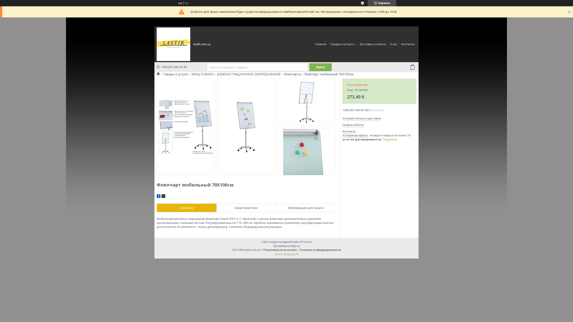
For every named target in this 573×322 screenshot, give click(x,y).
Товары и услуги (341, 44)
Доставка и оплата (373, 44)
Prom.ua (306, 242)
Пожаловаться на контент (280, 250)
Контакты (408, 44)
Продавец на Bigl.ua (286, 246)
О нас (394, 44)
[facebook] (158, 197)
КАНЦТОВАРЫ (202, 74)
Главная (320, 44)
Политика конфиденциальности (320, 250)
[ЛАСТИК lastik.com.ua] (173, 44)
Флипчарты (292, 74)
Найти (320, 67)
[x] (163, 197)
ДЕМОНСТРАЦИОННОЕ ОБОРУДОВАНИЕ (249, 74)
